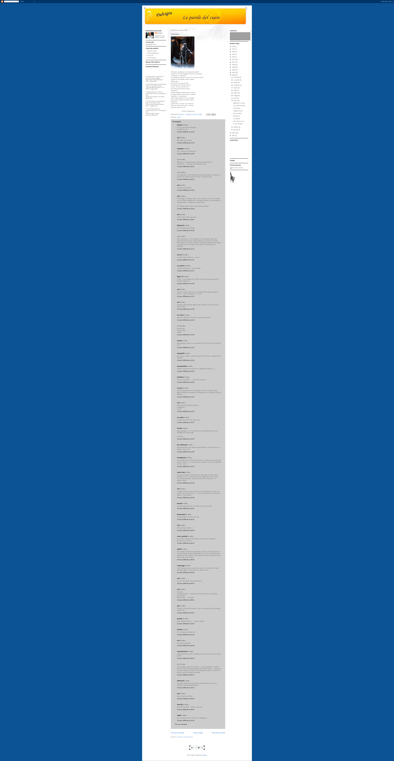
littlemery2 (180, 225)
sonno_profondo (182, 536)
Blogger (204, 755)
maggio (236, 95)
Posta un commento (181, 724)
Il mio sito (150, 55)
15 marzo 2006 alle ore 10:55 (185, 623)
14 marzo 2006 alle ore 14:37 (185, 422)
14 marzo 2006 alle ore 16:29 (185, 483)
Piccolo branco (151, 57)
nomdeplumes (181, 457)
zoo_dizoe (180, 315)
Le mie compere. (238, 124)
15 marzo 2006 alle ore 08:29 (185, 559)
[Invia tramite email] (207, 114)
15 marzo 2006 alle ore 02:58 (185, 530)
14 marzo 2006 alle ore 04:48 (185, 230)
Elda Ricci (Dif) (151, 51)
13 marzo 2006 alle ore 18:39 (185, 208)
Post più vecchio (218, 733)
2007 (233, 72)
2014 (233, 54)
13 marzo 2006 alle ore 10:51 (185, 179)
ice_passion (181, 265)
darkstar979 (180, 353)
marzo (236, 100)
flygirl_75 (180, 276)
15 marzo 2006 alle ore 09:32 (185, 583)
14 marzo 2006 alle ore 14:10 (185, 397)
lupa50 (179, 549)
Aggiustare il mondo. (239, 103)
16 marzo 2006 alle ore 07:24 (185, 687)
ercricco (179, 255)
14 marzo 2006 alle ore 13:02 (185, 371)
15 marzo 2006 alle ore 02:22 (185, 508)
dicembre (236, 77)
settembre (237, 85)
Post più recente (177, 733)
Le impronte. (237, 118)
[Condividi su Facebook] (213, 114)
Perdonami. (236, 116)
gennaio (236, 129)
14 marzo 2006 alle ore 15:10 (185, 466)
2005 (233, 133)
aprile (235, 98)
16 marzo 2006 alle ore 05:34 (185, 658)
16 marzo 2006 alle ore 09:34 (185, 709)
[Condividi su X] (211, 114)
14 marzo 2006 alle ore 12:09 (185, 283)
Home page (198, 733)
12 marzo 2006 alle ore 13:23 (185, 143)
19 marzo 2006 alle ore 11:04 (185, 720)
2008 (233, 70)
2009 (233, 67)
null (178, 137)
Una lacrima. (237, 108)
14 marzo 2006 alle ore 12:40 (185, 309)
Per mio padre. (237, 113)
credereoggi (181, 565)
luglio (235, 90)
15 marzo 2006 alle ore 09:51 (185, 600)
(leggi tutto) (153, 81)
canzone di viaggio (154, 78)
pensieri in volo (155, 92)
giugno (236, 93)
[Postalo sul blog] (209, 114)
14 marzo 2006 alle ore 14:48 (185, 452)
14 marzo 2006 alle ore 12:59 (185, 360)
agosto (236, 88)
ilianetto (179, 125)
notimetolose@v (182, 651)
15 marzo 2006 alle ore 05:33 (185, 543)
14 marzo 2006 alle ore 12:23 (185, 296)
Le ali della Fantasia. (239, 105)
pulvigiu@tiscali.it (151, 44)
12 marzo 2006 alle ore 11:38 (185, 132)
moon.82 (180, 704)
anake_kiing (181, 472)
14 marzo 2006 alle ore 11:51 (185, 271)
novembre (237, 80)
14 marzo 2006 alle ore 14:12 (185, 411)
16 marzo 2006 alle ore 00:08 (185, 645)
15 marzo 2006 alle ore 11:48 (185, 634)
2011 (233, 62)
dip (152, 76)
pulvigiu (159, 33)
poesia (179, 117)
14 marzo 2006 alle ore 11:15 (185, 249)
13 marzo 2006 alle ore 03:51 (185, 166)
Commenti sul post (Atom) (185, 737)
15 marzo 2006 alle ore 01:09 (185, 497)
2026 (233, 46)
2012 (233, 59)
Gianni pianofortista (153, 53)
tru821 (179, 715)
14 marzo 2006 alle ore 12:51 (185, 347)
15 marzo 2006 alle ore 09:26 (185, 572)
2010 (233, 64)
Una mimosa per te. (239, 121)
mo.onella (180, 417)
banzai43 (153, 84)
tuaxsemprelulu (182, 366)
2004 (233, 135)
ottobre (236, 82)
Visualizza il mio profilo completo (160, 36)
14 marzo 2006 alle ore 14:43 (185, 439)
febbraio (236, 127)
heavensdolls (181, 514)
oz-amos (179, 388)
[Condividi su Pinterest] (215, 114)
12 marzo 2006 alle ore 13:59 (185, 153)
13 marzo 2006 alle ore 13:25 (185, 190)
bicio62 (179, 428)
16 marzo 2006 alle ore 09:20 (185, 698)
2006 (233, 75)
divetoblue (180, 148)
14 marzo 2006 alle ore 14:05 (185, 382)
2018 (233, 51)
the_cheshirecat (182, 445)
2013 (233, 57)
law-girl (179, 340)
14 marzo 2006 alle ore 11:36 (185, 260)
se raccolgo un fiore (155, 86)
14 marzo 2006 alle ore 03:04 (185, 219)
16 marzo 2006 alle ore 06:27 (185, 675)
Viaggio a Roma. (238, 111)
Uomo (152, 101)
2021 (233, 49)
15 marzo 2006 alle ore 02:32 (185, 519)
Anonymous (154, 109)
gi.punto (179, 618)
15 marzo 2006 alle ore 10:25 (185, 613)
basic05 (179, 503)
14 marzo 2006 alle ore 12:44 (185, 335)
